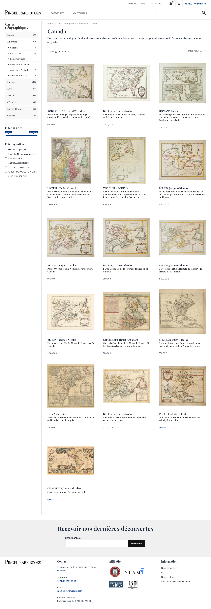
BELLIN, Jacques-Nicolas (19, 149)
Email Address (73, 538)
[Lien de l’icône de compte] (179, 3)
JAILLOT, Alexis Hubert (18, 162)
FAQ (143, 3)
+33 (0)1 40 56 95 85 (195, 3)
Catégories (57, 13)
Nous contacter (155, 3)
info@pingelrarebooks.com (69, 590)
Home (50, 23)
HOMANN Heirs (15, 158)
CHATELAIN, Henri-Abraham (21, 154)
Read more (201, 428)
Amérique (83, 23)
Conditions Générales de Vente (175, 581)
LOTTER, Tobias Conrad (19, 167)
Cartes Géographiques (66, 23)
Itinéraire (61, 570)
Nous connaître (131, 3)
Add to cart (88, 125)
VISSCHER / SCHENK (17, 176)
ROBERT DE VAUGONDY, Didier (22, 171)
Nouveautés (79, 13)
